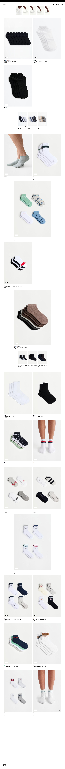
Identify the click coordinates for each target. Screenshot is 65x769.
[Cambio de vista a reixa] (55, 4)
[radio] (4, 60)
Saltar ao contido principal (32, 0)
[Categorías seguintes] (50, 11)
